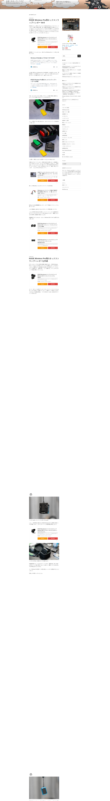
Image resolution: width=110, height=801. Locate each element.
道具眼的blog (35, 4)
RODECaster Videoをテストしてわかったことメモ (71, 76)
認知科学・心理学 (65, 120)
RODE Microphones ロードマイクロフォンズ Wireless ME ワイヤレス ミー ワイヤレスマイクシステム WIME (47, 225)
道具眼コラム (64, 131)
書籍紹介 (63, 124)
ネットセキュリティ (65, 126)
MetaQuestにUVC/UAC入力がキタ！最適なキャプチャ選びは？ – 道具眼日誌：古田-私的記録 (71, 93)
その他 (63, 152)
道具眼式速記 (64, 135)
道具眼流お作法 (65, 148)
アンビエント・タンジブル (67, 137)
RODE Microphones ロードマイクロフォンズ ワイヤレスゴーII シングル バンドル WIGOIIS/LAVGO (48, 241)
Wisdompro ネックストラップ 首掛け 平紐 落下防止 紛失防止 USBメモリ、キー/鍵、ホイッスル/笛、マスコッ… (47, 192)
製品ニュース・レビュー (66, 122)
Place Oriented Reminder (66, 150)
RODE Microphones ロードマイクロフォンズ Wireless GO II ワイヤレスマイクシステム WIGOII (47, 276)
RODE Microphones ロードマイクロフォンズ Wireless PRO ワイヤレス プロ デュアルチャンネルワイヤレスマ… (47, 39)
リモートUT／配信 (65, 107)
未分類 (63, 154)
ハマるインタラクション (66, 146)
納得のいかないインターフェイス (68, 141)
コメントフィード (65, 187)
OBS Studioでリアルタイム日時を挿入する (70, 99)
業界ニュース (64, 139)
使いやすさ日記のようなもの (67, 156)
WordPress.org (65, 189)
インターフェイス (65, 118)
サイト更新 (64, 133)
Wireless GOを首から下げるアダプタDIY (69, 96)
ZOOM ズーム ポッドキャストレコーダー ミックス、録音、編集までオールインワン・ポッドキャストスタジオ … (48, 174)
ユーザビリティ (65, 116)
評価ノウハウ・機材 (65, 111)
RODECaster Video (65, 109)
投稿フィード (64, 185)
